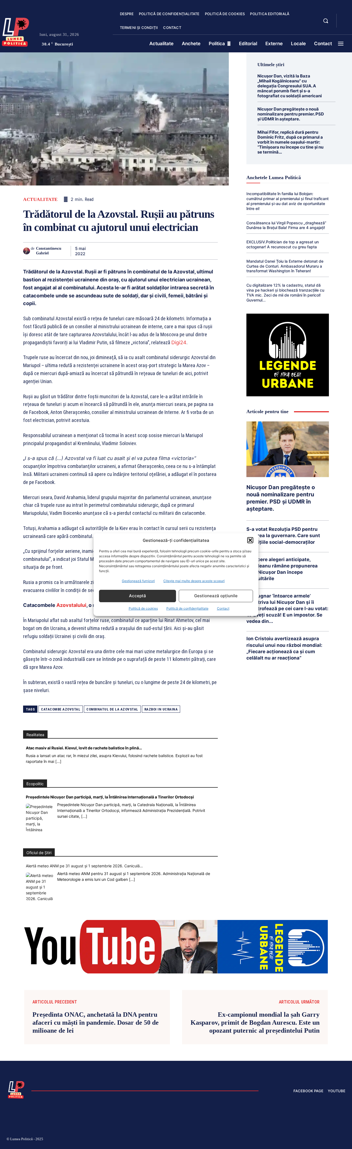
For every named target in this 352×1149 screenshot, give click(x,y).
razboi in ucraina (161, 709)
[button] (250, 540)
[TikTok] (291, 1140)
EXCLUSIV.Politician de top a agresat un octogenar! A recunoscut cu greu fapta (282, 244)
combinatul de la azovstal (112, 709)
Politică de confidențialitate (187, 608)
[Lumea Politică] (16, 1089)
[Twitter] (110, 250)
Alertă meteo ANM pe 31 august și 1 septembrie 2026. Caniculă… (84, 865)
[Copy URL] (199, 250)
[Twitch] (304, 1140)
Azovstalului (71, 605)
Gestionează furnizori (138, 581)
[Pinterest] (123, 250)
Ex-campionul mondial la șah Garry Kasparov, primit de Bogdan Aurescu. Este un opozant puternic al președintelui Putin (255, 1022)
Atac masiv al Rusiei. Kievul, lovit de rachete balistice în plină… (84, 748)
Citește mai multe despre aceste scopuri (194, 581)
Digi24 (178, 342)
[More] (212, 250)
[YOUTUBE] (345, 24)
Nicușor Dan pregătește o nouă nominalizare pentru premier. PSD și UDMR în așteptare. (290, 114)
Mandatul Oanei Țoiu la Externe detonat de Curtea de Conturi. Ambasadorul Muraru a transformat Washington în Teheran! (284, 266)
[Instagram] (278, 1140)
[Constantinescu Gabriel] (27, 250)
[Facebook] (97, 250)
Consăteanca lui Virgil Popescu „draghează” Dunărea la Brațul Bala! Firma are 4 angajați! (286, 225)
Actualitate (40, 199)
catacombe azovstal (60, 709)
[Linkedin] (148, 250)
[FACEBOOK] (345, 17)
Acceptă (137, 595)
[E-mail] (173, 250)
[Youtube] (343, 1140)
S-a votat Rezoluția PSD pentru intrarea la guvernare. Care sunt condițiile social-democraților (283, 535)
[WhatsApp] (135, 250)
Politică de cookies (143, 608)
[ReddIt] (161, 250)
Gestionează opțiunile (216, 595)
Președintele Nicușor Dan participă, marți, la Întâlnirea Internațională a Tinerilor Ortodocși (110, 797)
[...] (58, 761)
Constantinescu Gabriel (48, 250)
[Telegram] (186, 250)
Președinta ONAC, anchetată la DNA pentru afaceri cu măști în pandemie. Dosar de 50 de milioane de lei (95, 1022)
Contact (223, 608)
